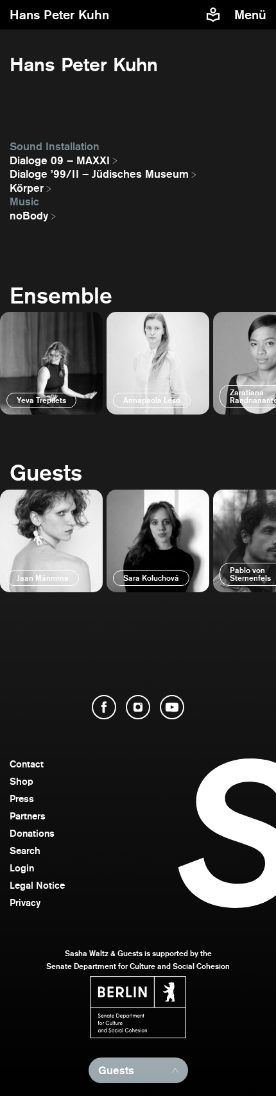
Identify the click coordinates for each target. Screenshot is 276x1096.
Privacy (25, 902)
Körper (27, 188)
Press (22, 798)
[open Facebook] (104, 707)
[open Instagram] (138, 707)
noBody (29, 216)
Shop (21, 781)
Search (25, 850)
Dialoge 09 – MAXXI (60, 160)
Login (22, 868)
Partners (28, 816)
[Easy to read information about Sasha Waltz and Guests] (213, 15)
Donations (32, 833)
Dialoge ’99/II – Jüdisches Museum (99, 174)
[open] (51, 363)
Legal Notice (37, 885)
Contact (27, 764)
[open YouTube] (172, 707)
